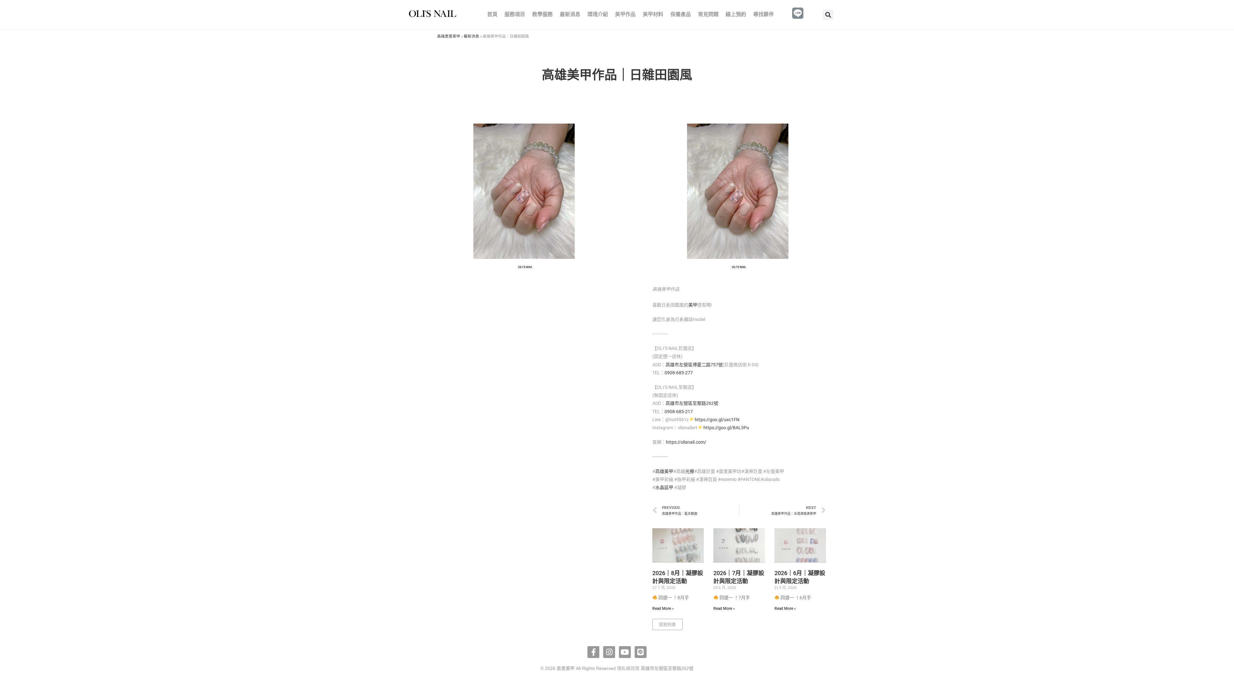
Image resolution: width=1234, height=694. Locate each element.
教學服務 (542, 14)
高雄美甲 (664, 471)
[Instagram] (609, 652)
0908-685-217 (679, 411)
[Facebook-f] (593, 652)
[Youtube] (625, 652)
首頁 (492, 14)
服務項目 (515, 14)
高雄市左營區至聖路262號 (692, 403)
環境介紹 (597, 14)
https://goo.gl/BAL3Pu (726, 427)
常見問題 (708, 14)
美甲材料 (653, 14)
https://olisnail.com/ (686, 442)
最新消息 (570, 14)
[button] (828, 14)
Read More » (663, 608)
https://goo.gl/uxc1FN (717, 419)
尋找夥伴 (763, 14)
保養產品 (680, 14)
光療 (689, 471)
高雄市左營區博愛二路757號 (694, 364)
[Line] (641, 652)
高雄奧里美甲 (448, 36)
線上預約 (736, 14)
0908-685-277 (679, 372)
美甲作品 (625, 14)
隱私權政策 (628, 668)
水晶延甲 (664, 487)
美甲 (692, 304)
